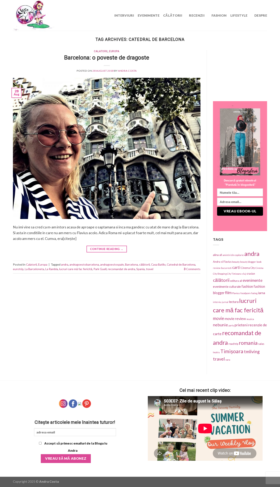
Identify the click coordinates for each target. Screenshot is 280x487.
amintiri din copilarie (233, 255)
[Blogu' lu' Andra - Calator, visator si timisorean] (43, 15)
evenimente (252, 280)
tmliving (252, 351)
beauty (236, 261)
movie (218, 318)
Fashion (219, 15)
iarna (261, 293)
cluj (244, 273)
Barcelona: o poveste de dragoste (106, 57)
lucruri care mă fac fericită (75, 269)
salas (261, 343)
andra (64, 264)
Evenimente (148, 15)
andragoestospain (112, 264)
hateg (254, 293)
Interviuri (124, 15)
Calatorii (101, 51)
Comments (192, 269)
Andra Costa (127, 70)
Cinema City (248, 267)
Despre (260, 15)
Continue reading (106, 249)
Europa (114, 51)
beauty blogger (248, 261)
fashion (247, 286)
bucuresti (226, 268)
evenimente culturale (227, 286)
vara (227, 359)
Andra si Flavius (222, 261)
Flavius (236, 293)
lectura (234, 302)
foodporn (245, 293)
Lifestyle (239, 15)
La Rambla (51, 269)
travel (149, 269)
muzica (250, 319)
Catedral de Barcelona (181, 264)
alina (216, 255)
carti (236, 267)
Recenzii (197, 15)
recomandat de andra (121, 269)
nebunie (220, 324)
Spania (140, 269)
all (220, 255)
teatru (216, 352)
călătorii (144, 264)
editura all (236, 280)
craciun (251, 273)
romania (248, 343)
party (231, 325)
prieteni (241, 325)
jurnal (225, 302)
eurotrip (18, 269)
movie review (235, 318)
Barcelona (131, 264)
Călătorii (172, 15)
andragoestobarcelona (84, 264)
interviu (217, 302)
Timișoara (231, 351)
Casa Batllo (158, 264)
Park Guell (100, 269)
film (228, 292)
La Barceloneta (34, 269)
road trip (233, 343)
